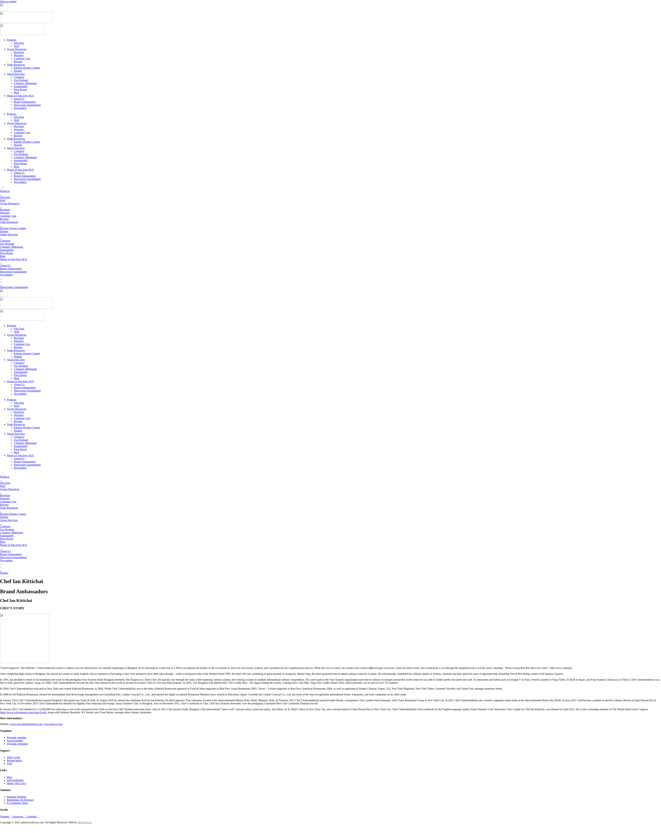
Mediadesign (84, 822)
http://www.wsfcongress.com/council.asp (23, 712)
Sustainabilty (21, 86)
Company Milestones (25, 83)
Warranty (19, 55)
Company (19, 77)
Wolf (16, 46)
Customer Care (22, 58)
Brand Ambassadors (25, 101)
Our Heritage (21, 80)
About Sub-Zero (16, 74)
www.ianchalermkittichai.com (26, 724)
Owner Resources (16, 49)
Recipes (18, 61)
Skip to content (8, 1)
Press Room (20, 89)
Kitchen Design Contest (27, 67)
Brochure (19, 52)
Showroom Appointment (27, 105)
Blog (16, 92)
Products (11, 39)
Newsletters (20, 108)
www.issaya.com (53, 724)
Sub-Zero (19, 43)
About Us (19, 98)
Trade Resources (16, 64)
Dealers (18, 70)
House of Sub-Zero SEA (20, 95)
